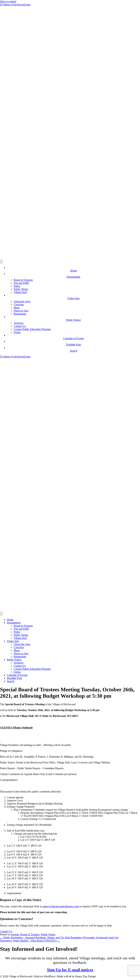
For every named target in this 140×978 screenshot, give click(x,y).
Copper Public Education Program (32, 329)
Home (10, 619)
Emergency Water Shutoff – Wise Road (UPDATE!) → (30, 940)
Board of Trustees (23, 279)
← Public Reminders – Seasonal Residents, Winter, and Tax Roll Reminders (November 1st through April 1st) (59, 937)
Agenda (14, 934)
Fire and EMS (21, 283)
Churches (19, 304)
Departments (13, 622)
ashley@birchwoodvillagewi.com (61, 906)
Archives (18, 323)
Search (10, 681)
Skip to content (8, 1)
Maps (17, 307)
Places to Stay (21, 310)
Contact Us (20, 326)
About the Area (22, 301)
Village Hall (20, 292)
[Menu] (1, 261)
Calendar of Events (17, 675)
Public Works (21, 289)
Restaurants (20, 313)
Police (17, 286)
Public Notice (14, 659)
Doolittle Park (14, 678)
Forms (17, 332)
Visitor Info (13, 641)
